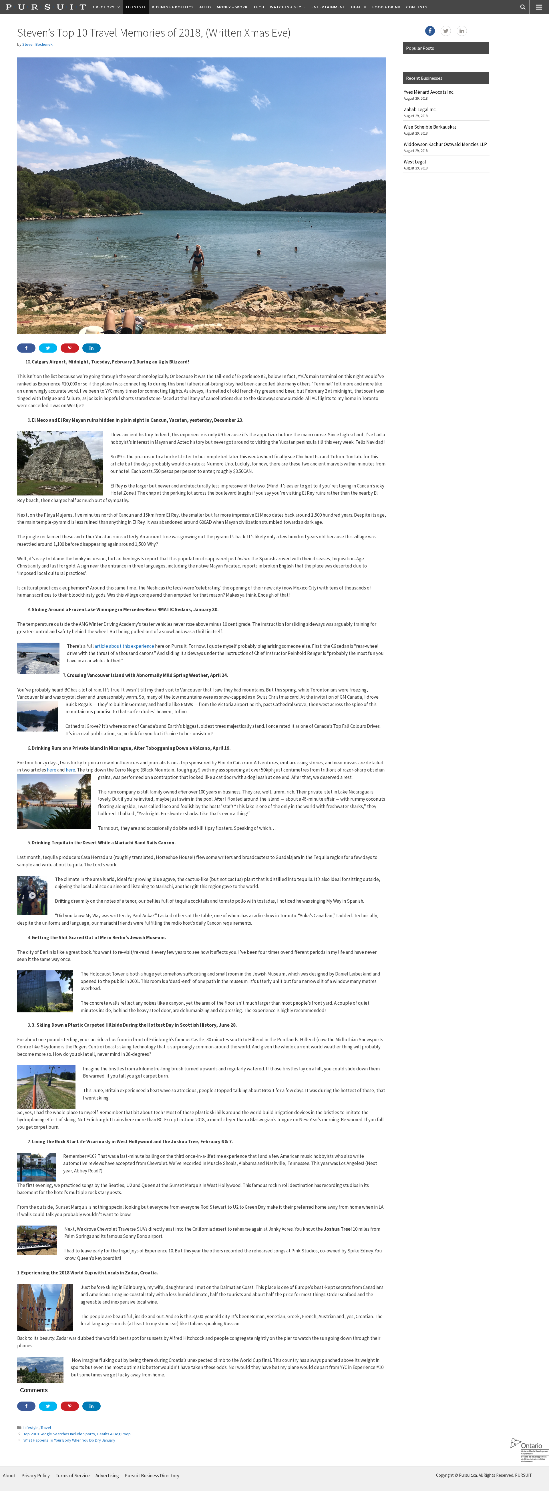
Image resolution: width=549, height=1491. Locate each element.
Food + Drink (386, 7)
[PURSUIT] (46, 7)
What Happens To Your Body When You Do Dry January (69, 1440)
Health (359, 7)
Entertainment (328, 7)
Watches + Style (288, 7)
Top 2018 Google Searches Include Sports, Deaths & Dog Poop (77, 1433)
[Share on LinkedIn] (91, 348)
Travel (46, 1427)
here (51, 770)
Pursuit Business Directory (152, 1475)
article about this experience (124, 646)
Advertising (107, 1475)
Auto (205, 7)
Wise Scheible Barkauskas (430, 127)
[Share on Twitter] (48, 348)
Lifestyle (136, 7)
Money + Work (232, 7)
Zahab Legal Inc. (420, 109)
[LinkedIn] (462, 31)
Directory (103, 7)
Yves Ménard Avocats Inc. (429, 92)
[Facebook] (430, 31)
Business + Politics (173, 7)
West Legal (415, 162)
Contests (416, 7)
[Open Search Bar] (523, 7)
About (9, 1475)
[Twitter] (446, 31)
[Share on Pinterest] (70, 348)
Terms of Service (72, 1475)
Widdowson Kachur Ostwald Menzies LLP (445, 144)
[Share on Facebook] (26, 348)
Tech (258, 7)
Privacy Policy (35, 1475)
